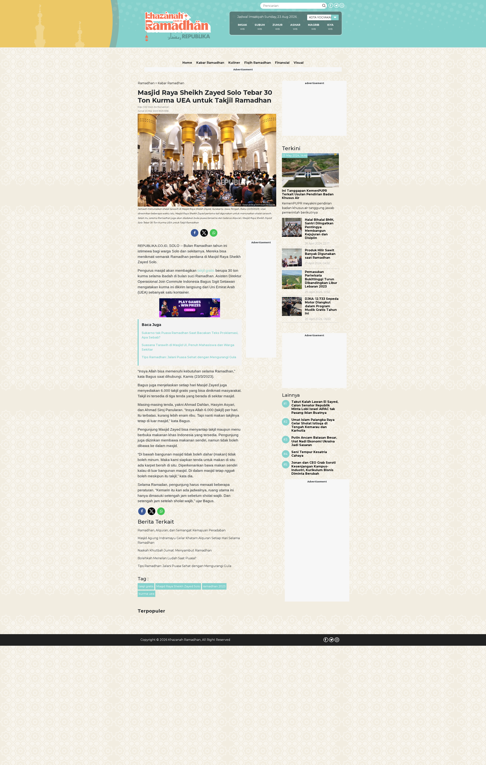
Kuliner (234, 62)
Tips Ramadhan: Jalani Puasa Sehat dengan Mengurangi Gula (189, 357)
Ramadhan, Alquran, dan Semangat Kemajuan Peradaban (182, 530)
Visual (299, 62)
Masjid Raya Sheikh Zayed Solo (178, 586)
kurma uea (146, 593)
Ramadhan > (147, 83)
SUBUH (260, 25)
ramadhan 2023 (214, 586)
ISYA (330, 25)
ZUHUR (277, 25)
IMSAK (242, 25)
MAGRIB (313, 25)
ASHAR (295, 25)
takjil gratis (205, 271)
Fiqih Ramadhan (257, 62)
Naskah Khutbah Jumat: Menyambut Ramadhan (175, 550)
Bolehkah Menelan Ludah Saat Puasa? (167, 558)
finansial (282, 62)
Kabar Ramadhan (210, 62)
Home (187, 62)
